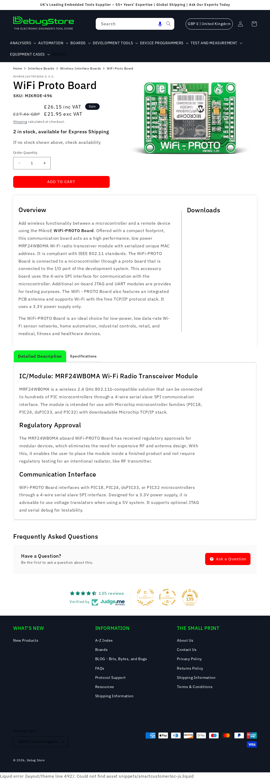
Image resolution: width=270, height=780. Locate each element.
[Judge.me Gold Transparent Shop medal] (167, 597)
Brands (101, 649)
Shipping (20, 122)
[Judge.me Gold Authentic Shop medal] (145, 597)
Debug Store (36, 760)
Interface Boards (41, 68)
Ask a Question (231, 558)
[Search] (168, 24)
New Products (25, 640)
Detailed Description (40, 356)
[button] (160, 24)
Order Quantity (25, 152)
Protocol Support (110, 677)
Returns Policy (190, 668)
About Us (185, 640)
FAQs (99, 668)
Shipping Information (114, 696)
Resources (104, 686)
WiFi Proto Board (120, 68)
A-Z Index (104, 640)
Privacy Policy (189, 658)
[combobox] (135, 24)
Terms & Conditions (195, 686)
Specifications (83, 356)
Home (17, 68)
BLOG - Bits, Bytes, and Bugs (121, 658)
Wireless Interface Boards (80, 68)
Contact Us (186, 649)
